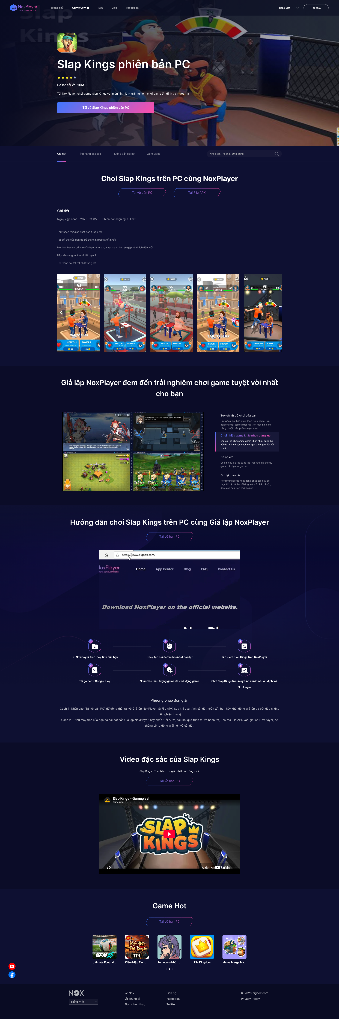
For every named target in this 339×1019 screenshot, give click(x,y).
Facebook (132, 7)
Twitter (171, 1004)
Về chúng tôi (132, 998)
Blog (114, 7)
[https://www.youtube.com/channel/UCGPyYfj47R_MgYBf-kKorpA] (12, 966)
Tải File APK (197, 192)
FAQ (100, 7)
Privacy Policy (250, 998)
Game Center (80, 7)
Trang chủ (57, 7)
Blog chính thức (134, 1004)
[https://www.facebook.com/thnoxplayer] (12, 974)
